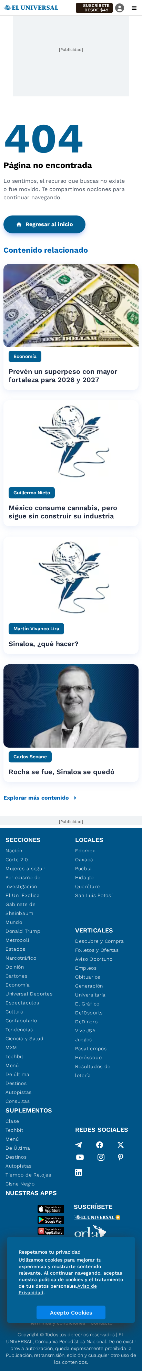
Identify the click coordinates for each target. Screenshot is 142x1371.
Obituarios (87, 977)
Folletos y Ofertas (97, 950)
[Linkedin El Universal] (78, 1172)
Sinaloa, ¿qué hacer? (44, 644)
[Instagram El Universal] (101, 1158)
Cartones (17, 976)
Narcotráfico (21, 958)
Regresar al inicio (49, 224)
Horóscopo (88, 1057)
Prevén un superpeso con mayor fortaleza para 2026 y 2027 (63, 375)
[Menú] (134, 8)
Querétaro (87, 886)
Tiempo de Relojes (28, 1175)
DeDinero (86, 1021)
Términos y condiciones (57, 1323)
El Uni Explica (23, 895)
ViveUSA (85, 1030)
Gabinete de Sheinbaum (21, 908)
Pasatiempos (91, 1048)
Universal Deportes (29, 993)
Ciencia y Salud (25, 1038)
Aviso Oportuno (94, 959)
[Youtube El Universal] (80, 1158)
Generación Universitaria (90, 990)
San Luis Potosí (94, 895)
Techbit (14, 1056)
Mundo (14, 922)
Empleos (86, 968)
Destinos (16, 1083)
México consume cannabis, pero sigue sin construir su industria (63, 512)
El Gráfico (87, 1003)
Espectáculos (22, 1002)
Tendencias (19, 1029)
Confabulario (21, 1020)
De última (17, 1074)
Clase (12, 1121)
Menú (12, 1065)
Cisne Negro (20, 1184)
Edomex (85, 850)
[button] (94, 8)
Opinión (15, 967)
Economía (18, 985)
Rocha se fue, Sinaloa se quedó (61, 772)
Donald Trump (23, 931)
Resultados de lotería (93, 1071)
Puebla (83, 868)
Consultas (18, 1101)
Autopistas (19, 1092)
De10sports (89, 1012)
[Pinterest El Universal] (120, 1158)
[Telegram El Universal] (78, 1144)
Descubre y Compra (99, 941)
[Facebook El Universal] (99, 1144)
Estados (16, 949)
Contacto (101, 1323)
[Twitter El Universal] (120, 1144)
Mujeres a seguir (25, 868)
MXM (11, 1047)
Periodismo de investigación (23, 882)
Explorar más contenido (36, 797)
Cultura (14, 1011)
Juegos (83, 1039)
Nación (14, 850)
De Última (18, 1148)
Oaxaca (84, 859)
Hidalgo (84, 877)
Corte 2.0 (17, 859)
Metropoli (17, 940)
